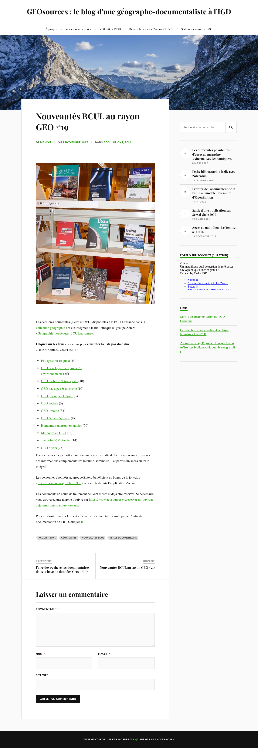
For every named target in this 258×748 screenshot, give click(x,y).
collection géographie (50, 327)
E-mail (104, 654)
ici (82, 521)
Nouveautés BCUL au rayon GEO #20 (127, 567)
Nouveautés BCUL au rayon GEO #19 (88, 121)
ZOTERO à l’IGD (110, 29)
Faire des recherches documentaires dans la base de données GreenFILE (63, 569)
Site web (42, 675)
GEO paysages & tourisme (59, 388)
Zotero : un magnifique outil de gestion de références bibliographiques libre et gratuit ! (207, 347)
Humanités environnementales (61, 425)
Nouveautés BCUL (93, 537)
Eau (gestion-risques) (55, 360)
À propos (51, 29)
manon (45, 142)
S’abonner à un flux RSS (196, 29)
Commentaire (47, 609)
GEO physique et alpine (57, 396)
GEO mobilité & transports (59, 381)
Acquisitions (113, 142)
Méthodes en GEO (53, 432)
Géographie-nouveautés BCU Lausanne (64, 333)
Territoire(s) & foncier (56, 440)
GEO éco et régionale (55, 418)
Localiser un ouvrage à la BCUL (59, 483)
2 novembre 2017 (75, 142)
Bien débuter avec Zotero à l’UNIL (151, 29)
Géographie (68, 537)
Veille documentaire (79, 29)
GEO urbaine (50, 410)
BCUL (128, 142)
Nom (40, 654)
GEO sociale (49, 403)
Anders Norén (165, 739)
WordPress (126, 739)
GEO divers (49, 447)
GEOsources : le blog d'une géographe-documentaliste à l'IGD (129, 11)
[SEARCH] (231, 127)
